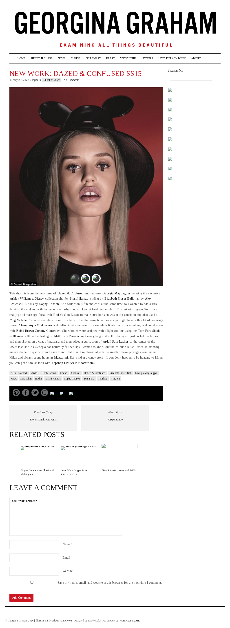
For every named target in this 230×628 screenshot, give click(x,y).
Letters (147, 58)
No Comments (71, 79)
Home (21, 58)
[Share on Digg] (63, 395)
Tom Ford (89, 378)
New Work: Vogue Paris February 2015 (74, 472)
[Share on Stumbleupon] (72, 395)
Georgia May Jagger (116, 293)
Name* (67, 544)
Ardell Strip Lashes (115, 341)
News (61, 58)
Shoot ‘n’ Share (42, 58)
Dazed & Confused (70, 293)
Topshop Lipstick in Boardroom (73, 363)
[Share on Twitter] (35, 395)
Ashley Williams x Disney (27, 298)
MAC (14, 378)
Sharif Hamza (79, 298)
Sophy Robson (49, 304)
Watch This (128, 58)
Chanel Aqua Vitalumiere (35, 325)
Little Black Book (172, 58)
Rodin (38, 378)
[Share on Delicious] (54, 395)
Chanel (64, 373)
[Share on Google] (44, 395)
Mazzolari (61, 357)
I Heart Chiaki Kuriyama (43, 419)
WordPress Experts (129, 620)
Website (67, 571)
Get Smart (93, 58)
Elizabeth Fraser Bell (118, 298)
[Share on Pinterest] (16, 395)
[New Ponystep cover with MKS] (119, 455)
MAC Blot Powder (66, 336)
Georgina (33, 79)
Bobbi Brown (49, 373)
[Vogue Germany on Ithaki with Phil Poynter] (39, 455)
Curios (75, 58)
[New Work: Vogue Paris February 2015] (79, 455)
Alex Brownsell (19, 373)
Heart (110, 58)
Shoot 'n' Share (52, 79)
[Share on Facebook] (25, 395)
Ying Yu (115, 378)
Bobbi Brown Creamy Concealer (38, 330)
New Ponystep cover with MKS (119, 470)
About (196, 58)
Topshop (102, 378)
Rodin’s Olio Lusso (66, 314)
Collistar (72, 352)
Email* (67, 557)
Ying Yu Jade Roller (23, 320)
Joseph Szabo (115, 419)
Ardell (34, 373)
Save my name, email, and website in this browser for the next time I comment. (110, 582)
